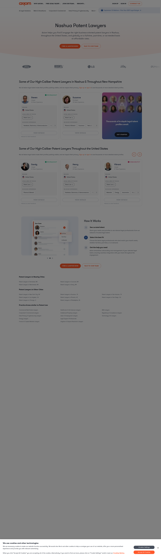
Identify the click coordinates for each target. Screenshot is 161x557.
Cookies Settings (144, 547)
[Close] (158, 548)
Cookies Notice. (119, 553)
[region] (80, 548)
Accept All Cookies (144, 552)
